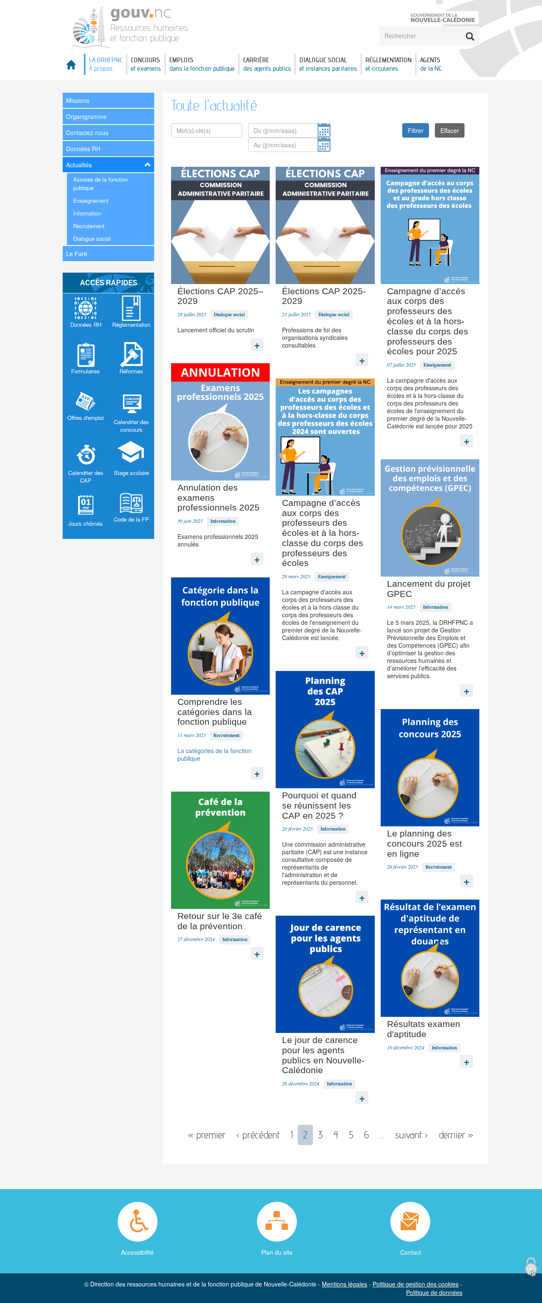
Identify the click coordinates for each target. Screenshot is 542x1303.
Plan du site (277, 1252)
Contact (410, 1252)
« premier (207, 1135)
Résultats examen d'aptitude (423, 1029)
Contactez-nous (87, 132)
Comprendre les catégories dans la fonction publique (214, 712)
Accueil (73, 67)
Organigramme (86, 116)
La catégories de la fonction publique (214, 754)
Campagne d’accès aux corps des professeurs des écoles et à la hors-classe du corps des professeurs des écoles (322, 533)
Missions (77, 100)
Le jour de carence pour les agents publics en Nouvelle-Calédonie (323, 1055)
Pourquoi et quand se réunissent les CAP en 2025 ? (319, 805)
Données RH (83, 148)
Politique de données (434, 1292)
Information (87, 213)
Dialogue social (92, 239)
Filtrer (415, 130)
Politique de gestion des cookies (416, 1284)
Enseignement (90, 200)
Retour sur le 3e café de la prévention (219, 921)
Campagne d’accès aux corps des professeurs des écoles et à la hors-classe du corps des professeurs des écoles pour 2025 (427, 321)
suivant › (411, 1135)
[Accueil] (130, 26)
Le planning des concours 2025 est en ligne (424, 843)
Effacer (449, 130)
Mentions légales (344, 1284)
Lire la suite (257, 342)
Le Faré (76, 253)
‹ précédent (258, 1135)
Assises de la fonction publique (100, 183)
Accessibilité (137, 1252)
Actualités (79, 164)
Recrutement (89, 226)
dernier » (456, 1135)
